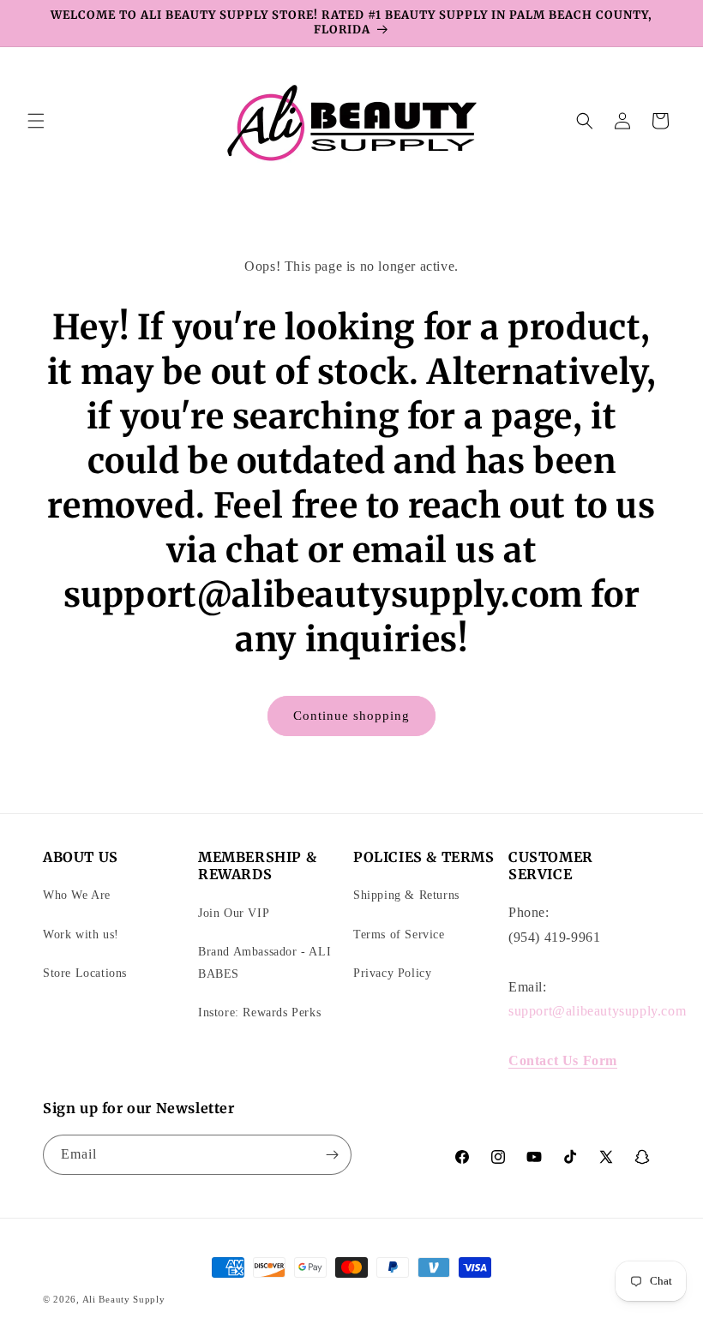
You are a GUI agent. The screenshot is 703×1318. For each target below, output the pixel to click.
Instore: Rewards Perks (259, 1012)
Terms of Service (399, 934)
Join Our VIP (233, 913)
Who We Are (77, 895)
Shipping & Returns (406, 895)
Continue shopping (351, 715)
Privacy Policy (392, 973)
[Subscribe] (332, 1155)
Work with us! (81, 934)
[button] (36, 121)
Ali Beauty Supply (123, 1299)
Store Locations (85, 973)
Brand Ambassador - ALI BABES (264, 962)
